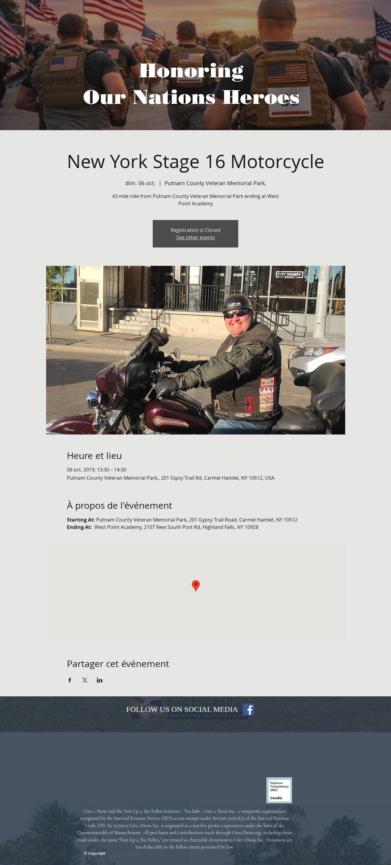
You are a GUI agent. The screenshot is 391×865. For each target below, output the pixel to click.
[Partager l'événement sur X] (85, 680)
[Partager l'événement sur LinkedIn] (100, 680)
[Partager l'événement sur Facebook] (70, 680)
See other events (195, 237)
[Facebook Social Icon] (248, 709)
